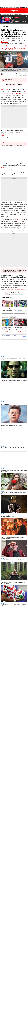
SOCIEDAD (21, 14)
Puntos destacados (10, 84)
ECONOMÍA (16, 14)
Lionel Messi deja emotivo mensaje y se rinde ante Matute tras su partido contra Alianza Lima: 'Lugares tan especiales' (13, 144)
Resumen (20, 84)
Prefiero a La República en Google (13, 293)
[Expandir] (24, 16)
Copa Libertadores (16, 289)
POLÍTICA (7, 14)
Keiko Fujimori (16, 7)
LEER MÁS (7, 312)
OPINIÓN (11, 14)
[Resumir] (20, 73)
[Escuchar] (16, 73)
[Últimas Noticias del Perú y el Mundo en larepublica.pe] (14, 11)
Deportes (5, 26)
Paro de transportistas (7, 7)
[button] (2, 10)
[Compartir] (25, 73)
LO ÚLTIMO (2, 14)
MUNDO (25, 14)
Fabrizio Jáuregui (7, 73)
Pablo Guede (5, 168)
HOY (1, 7)
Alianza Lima (4, 42)
